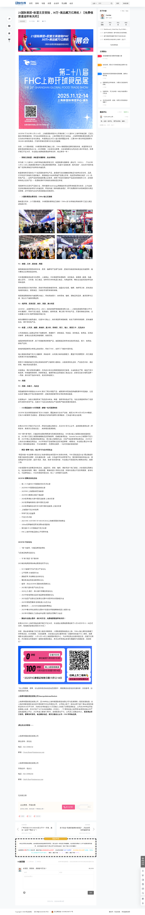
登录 (117, 3)
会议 (71, 3)
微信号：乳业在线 (114, 912)
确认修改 (91, 868)
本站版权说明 (126, 912)
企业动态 (22, 21)
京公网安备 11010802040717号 (63, 911)
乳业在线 (29, 912)
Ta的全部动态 (114, 45)
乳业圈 (64, 3)
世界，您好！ (111, 125)
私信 (127, 11)
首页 (31, 3)
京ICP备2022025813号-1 (41, 912)
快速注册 (125, 3)
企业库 (56, 3)
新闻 (37, 3)
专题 (43, 3)
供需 (49, 3)
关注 (123, 11)
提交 (90, 892)
